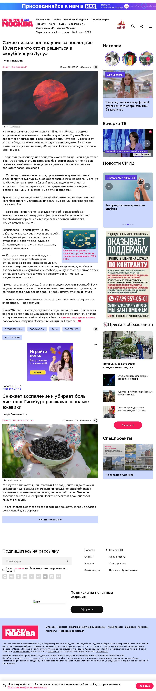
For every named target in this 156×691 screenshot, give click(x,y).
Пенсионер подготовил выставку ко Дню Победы (132, 409)
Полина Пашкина (12, 60)
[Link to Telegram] (38, 576)
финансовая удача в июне (78, 317)
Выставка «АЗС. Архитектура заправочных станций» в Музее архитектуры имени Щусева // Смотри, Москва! (129, 58)
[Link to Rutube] (51, 576)
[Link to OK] (18, 576)
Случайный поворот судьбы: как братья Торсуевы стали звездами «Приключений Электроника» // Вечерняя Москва (112, 58)
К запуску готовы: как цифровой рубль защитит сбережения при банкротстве (128, 84)
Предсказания (14, 329)
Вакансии (130, 627)
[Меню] (151, 26)
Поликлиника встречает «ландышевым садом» (119, 365)
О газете (51, 627)
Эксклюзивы (115, 75)
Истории (112, 46)
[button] (148, 59)
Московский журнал (76, 19)
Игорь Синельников (14, 414)
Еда (32, 421)
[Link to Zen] (25, 576)
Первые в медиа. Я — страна (52, 32)
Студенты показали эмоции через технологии (133, 378)
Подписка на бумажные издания (87, 627)
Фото (52, 23)
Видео (62, 23)
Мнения (89, 563)
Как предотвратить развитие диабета (128, 187)
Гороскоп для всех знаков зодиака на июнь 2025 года (79, 239)
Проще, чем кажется (121, 177)
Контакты (51, 631)
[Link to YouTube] (31, 576)
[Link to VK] (11, 576)
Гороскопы (37, 329)
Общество (85, 67)
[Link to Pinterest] (58, 576)
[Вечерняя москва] (20, 632)
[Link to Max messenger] (4, 576)
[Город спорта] (121, 26)
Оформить (87, 609)
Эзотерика (71, 329)
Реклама (62, 627)
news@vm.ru (102, 651)
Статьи (88, 557)
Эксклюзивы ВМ (45, 28)
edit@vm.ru (53, 651)
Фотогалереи (92, 570)
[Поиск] (133, 26)
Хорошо (144, 685)
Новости (41, 23)
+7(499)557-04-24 (21, 651)
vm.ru (44, 649)
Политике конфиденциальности (27, 687)
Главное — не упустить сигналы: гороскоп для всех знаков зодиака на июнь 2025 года (79, 254)
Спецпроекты (77, 23)
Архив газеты (117, 557)
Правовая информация (71, 631)
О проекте (128, 425)
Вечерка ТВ (43, 19)
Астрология (12, 337)
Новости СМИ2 (11, 388)
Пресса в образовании (104, 19)
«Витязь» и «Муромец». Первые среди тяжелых (135, 393)
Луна (54, 329)
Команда (143, 627)
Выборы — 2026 (81, 32)
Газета (57, 19)
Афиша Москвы (66, 28)
